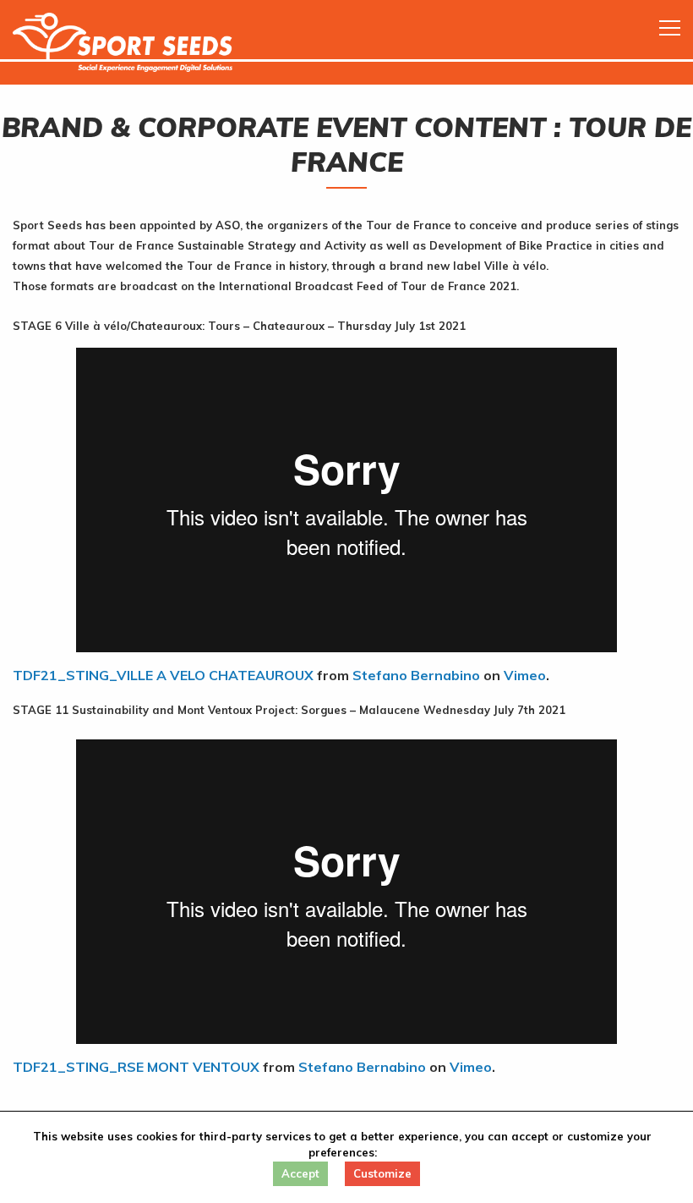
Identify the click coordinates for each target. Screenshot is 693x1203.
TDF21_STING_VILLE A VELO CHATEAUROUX (163, 675)
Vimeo (525, 675)
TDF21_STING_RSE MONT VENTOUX (136, 1066)
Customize (382, 1173)
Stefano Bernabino (416, 675)
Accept (300, 1173)
